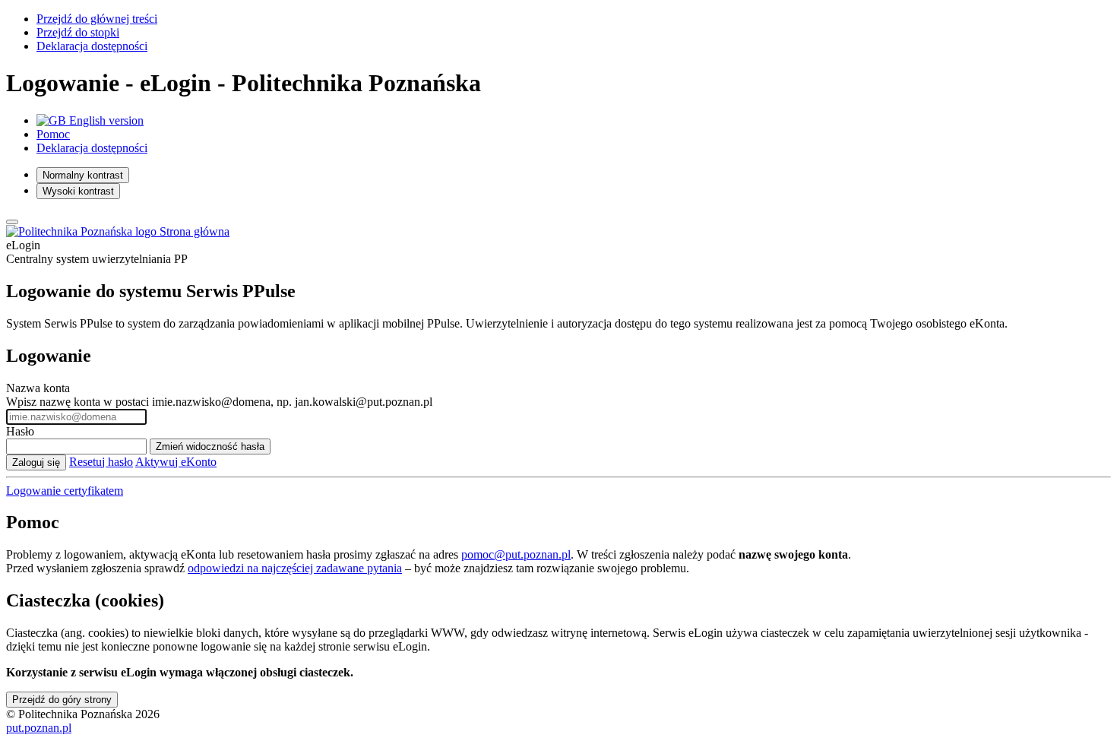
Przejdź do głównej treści (96, 18)
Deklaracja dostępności (91, 46)
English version (105, 120)
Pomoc (53, 134)
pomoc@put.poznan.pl (516, 554)
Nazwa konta (38, 388)
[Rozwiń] (12, 222)
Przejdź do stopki (77, 32)
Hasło (20, 431)
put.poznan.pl (38, 727)
